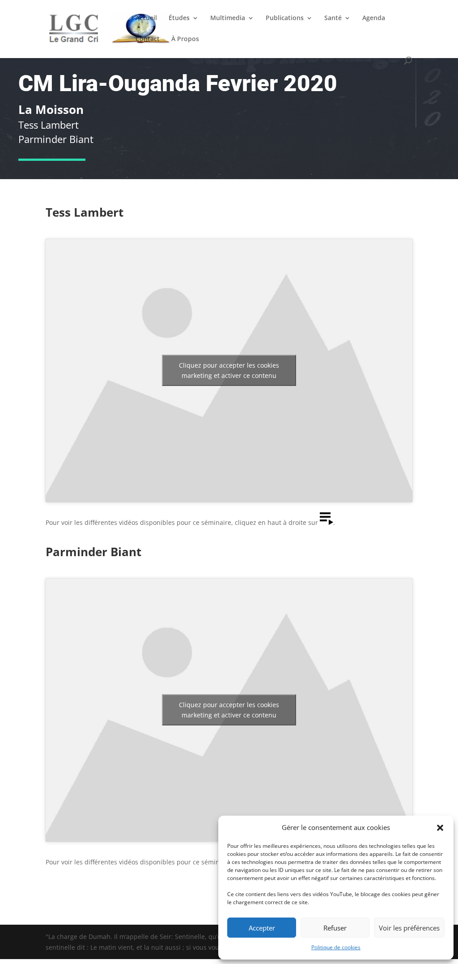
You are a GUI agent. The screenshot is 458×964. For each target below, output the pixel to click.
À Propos (185, 39)
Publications (285, 18)
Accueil (146, 18)
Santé (333, 18)
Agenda (373, 18)
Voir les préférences (409, 927)
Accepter (262, 927)
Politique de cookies (335, 947)
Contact (148, 39)
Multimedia (227, 18)
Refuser (335, 927)
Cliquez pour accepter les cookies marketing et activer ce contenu (229, 370)
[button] (440, 827)
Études (179, 18)
